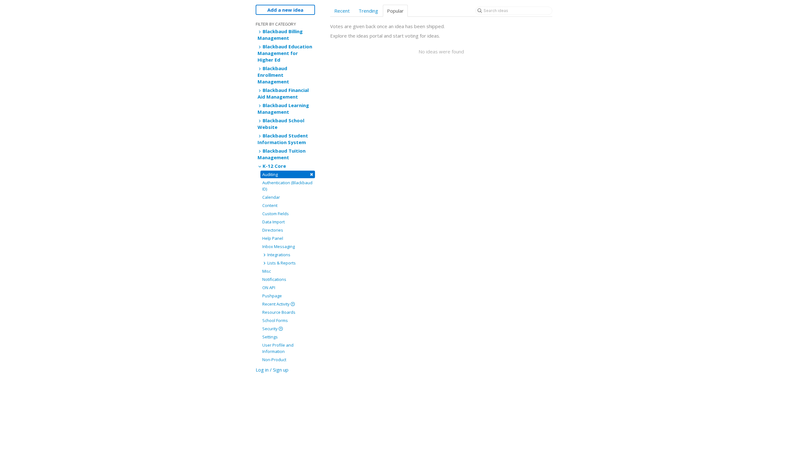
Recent (342, 11)
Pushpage (272, 296)
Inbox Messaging (278, 246)
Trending (368, 11)
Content (269, 205)
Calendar (271, 197)
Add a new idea (285, 10)
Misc (266, 271)
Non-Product (274, 359)
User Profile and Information (278, 348)
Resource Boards (278, 312)
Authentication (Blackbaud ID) (287, 186)
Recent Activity (276, 304)
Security (270, 328)
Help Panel (272, 238)
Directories (272, 230)
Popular (395, 11)
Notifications (274, 279)
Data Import (273, 222)
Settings (270, 337)
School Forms (275, 320)
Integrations (278, 255)
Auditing (287, 174)
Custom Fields (275, 213)
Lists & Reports (281, 263)
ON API (268, 287)
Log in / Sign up (272, 370)
